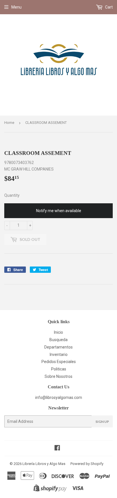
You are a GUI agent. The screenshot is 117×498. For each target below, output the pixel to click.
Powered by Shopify (86, 464)
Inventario (59, 354)
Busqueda (58, 339)
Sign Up (102, 421)
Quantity (12, 195)
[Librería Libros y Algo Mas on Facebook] (57, 448)
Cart (108, 7)
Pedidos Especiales (58, 361)
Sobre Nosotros (58, 376)
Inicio (58, 332)
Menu (16, 7)
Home (9, 122)
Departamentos (58, 347)
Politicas (58, 369)
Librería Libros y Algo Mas (43, 464)
